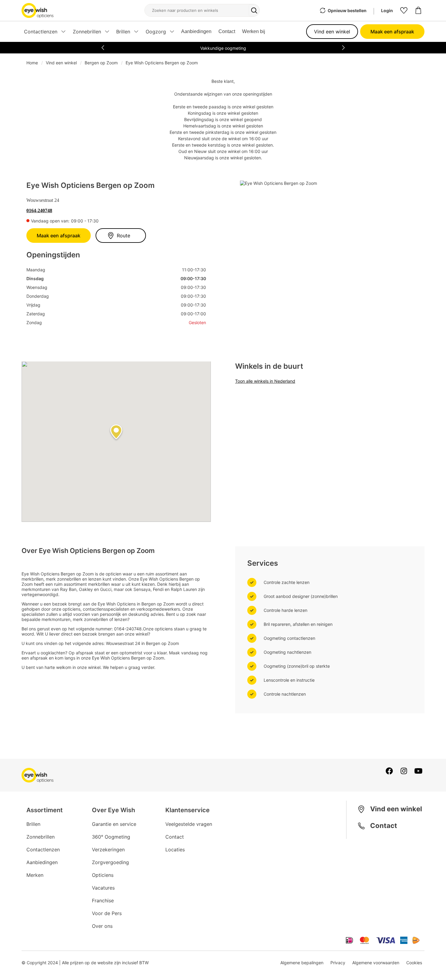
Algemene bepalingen (301, 962)
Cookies (414, 962)
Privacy (337, 962)
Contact (226, 31)
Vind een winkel (332, 32)
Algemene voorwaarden (375, 962)
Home (32, 62)
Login (387, 10)
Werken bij (253, 31)
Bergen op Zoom (101, 62)
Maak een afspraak (392, 32)
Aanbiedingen (196, 31)
